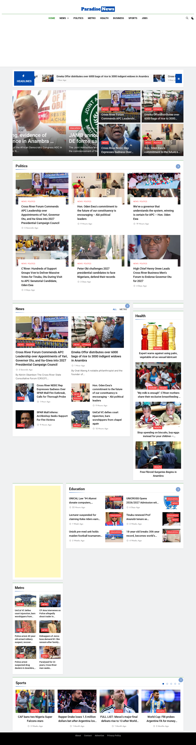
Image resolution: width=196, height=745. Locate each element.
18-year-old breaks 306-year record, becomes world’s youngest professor (142, 535)
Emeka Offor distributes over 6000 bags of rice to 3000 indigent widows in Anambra (70, 76)
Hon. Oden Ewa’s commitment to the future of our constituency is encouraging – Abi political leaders (107, 393)
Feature (152, 388)
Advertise (99, 735)
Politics (78, 18)
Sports (132, 18)
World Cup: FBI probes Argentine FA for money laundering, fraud (161, 721)
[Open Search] (187, 18)
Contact (88, 735)
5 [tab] (179, 684)
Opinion (158, 109)
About (78, 735)
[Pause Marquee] (178, 78)
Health (104, 18)
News (63, 18)
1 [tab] (163, 684)
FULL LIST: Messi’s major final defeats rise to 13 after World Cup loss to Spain (119, 721)
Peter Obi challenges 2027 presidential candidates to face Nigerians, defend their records (96, 272)
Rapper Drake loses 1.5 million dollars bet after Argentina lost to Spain (77, 721)
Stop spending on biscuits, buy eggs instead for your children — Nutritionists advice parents (158, 436)
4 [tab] (175, 684)
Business (118, 18)
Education (22, 128)
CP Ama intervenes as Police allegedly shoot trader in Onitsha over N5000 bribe (50, 616)
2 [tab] (167, 684)
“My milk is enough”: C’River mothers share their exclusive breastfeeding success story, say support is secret (158, 396)
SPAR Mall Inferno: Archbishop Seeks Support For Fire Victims (52, 416)
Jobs (144, 18)
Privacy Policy (114, 735)
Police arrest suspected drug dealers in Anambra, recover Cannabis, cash (24, 668)
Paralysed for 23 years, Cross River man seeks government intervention (48, 668)
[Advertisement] (98, 45)
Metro (92, 18)
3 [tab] (171, 684)
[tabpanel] (35, 709)
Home (52, 18)
